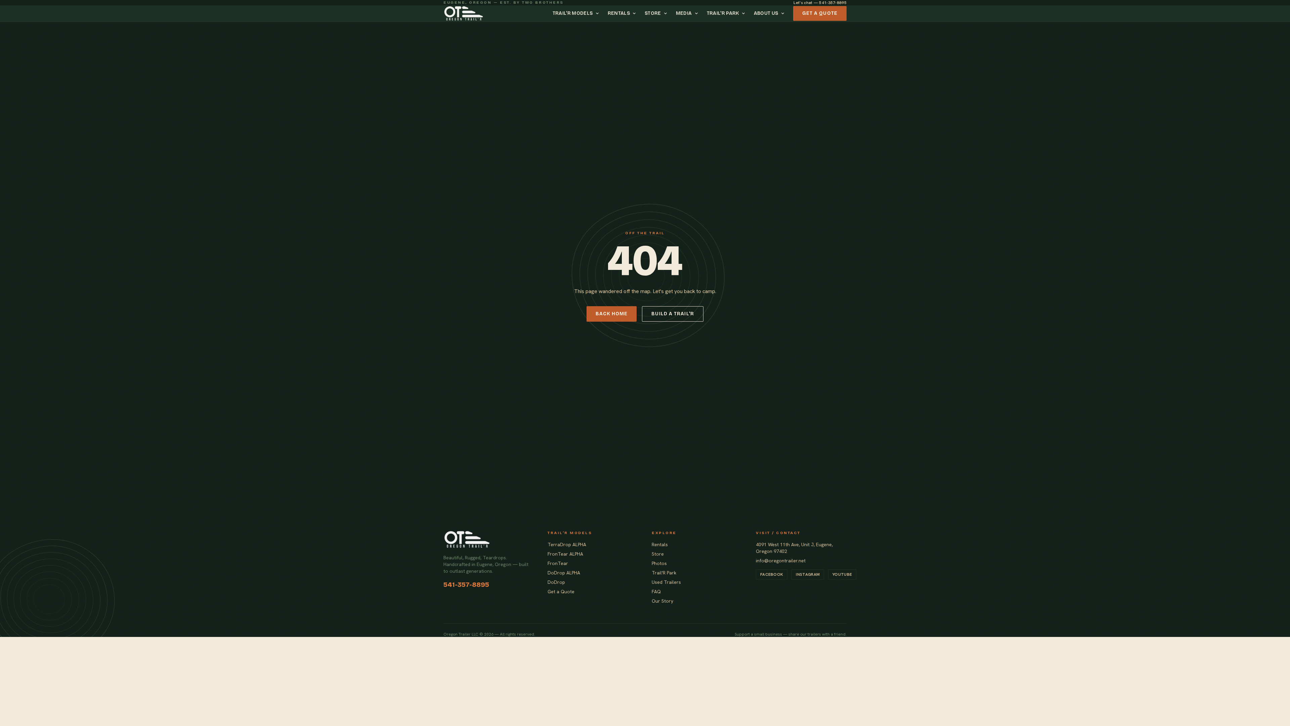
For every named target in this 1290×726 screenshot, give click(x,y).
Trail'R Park (723, 13)
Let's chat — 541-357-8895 (820, 2)
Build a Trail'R (672, 314)
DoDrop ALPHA (564, 573)
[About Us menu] (784, 13)
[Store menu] (666, 13)
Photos (659, 563)
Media (684, 13)
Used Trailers (666, 582)
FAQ (656, 592)
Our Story (662, 601)
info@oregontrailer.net (781, 561)
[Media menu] (697, 13)
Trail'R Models (573, 13)
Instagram (808, 574)
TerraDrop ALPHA (567, 544)
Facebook (771, 574)
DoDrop (556, 582)
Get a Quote (819, 13)
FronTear (558, 563)
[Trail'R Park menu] (744, 13)
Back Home (612, 314)
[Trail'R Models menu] (598, 13)
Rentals (619, 13)
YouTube (842, 574)
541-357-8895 (466, 584)
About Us (766, 13)
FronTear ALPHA (565, 554)
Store (653, 13)
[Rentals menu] (635, 13)
